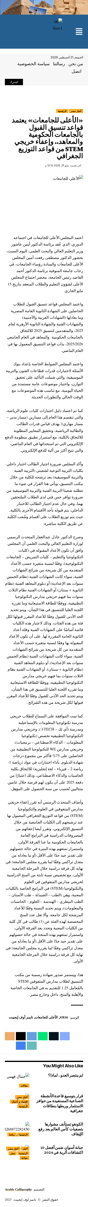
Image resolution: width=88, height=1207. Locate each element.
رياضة (12, 1134)
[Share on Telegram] (32, 1036)
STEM (64, 1017)
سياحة (25, 1157)
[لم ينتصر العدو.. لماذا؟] (17, 1080)
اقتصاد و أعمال (20, 1101)
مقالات (24, 1085)
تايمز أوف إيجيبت (21, 1017)
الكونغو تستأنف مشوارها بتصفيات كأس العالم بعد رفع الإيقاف (60, 1129)
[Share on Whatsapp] (43, 1036)
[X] (34, 82)
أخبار (25, 1148)
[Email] (10, 1036)
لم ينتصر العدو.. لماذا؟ (65, 1075)
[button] (79, 32)
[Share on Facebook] (65, 1036)
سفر (12, 1153)
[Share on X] (54, 1036)
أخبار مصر (76, 111)
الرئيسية (62, 111)
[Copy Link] (32, 1046)
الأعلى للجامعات (46, 1017)
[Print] (21, 1046)
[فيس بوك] (40, 82)
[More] (10, 1046)
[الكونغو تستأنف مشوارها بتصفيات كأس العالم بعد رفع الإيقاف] (17, 1129)
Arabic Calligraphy (18, 1189)
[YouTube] (29, 82)
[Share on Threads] (21, 1036)
